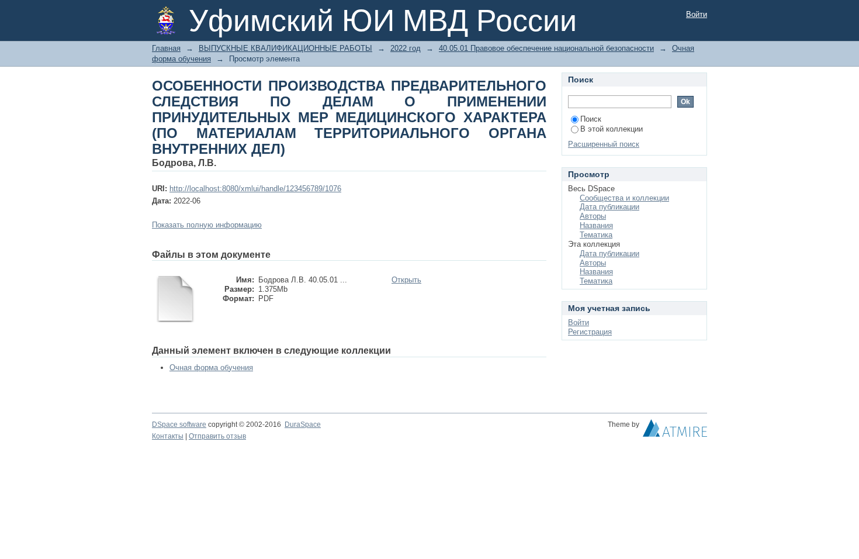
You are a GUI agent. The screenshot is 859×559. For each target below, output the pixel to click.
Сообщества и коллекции (624, 198)
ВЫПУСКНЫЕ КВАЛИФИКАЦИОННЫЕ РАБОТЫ (285, 48)
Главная (166, 48)
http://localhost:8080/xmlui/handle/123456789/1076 (255, 188)
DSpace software (179, 424)
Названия (596, 225)
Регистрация (590, 331)
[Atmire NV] (675, 431)
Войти (696, 14)
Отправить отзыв (217, 436)
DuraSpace (303, 424)
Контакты (167, 436)
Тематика (596, 234)
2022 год (405, 48)
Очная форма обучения (211, 367)
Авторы (593, 216)
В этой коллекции (611, 129)
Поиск (590, 119)
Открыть (406, 279)
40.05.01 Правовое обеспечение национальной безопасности (546, 48)
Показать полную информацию (207, 224)
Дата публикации (609, 206)
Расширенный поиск (603, 144)
